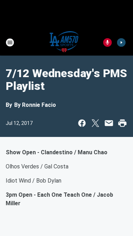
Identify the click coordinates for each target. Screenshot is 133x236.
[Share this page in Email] (109, 123)
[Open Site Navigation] (10, 42)
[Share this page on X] (95, 123)
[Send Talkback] (107, 42)
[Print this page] (122, 123)
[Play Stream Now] (121, 42)
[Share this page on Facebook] (82, 123)
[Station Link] (64, 42)
